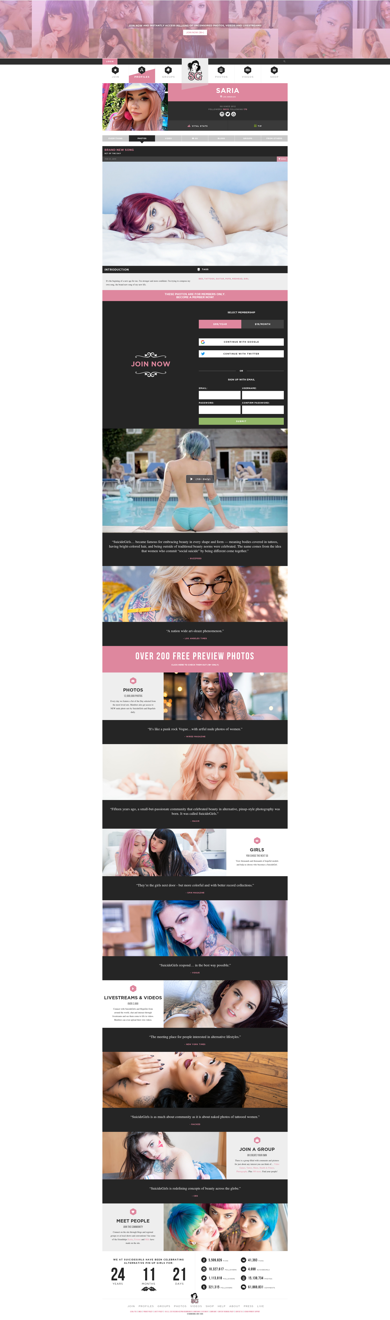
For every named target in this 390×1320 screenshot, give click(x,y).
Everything (115, 138)
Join (115, 76)
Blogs (221, 138)
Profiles (142, 76)
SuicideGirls (195, 61)
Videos (248, 76)
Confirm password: (256, 403)
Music (255, 1167)
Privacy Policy (147, 1311)
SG (196, 138)
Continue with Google (241, 342)
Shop (274, 76)
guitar (220, 279)
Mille (147, 1239)
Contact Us (239, 1311)
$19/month (262, 324)
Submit (241, 421)
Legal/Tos (133, 1311)
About (234, 1306)
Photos (221, 76)
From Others (274, 138)
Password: (206, 403)
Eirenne (137, 1239)
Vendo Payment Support (252, 1311)
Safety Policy (158, 1311)
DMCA (140, 1311)
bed (201, 279)
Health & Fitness (267, 1167)
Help (222, 1306)
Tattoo (249, 1167)
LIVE (260, 1306)
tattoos (209, 279)
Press (249, 1306)
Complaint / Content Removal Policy (222, 1311)
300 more (257, 1171)
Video (168, 138)
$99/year (220, 324)
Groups (168, 76)
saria (227, 90)
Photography (241, 1171)
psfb (228, 279)
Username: (249, 388)
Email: (203, 388)
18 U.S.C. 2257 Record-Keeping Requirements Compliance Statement (186, 1311)
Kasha (130, 1239)
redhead (237, 279)
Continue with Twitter (241, 354)
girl (246, 279)
